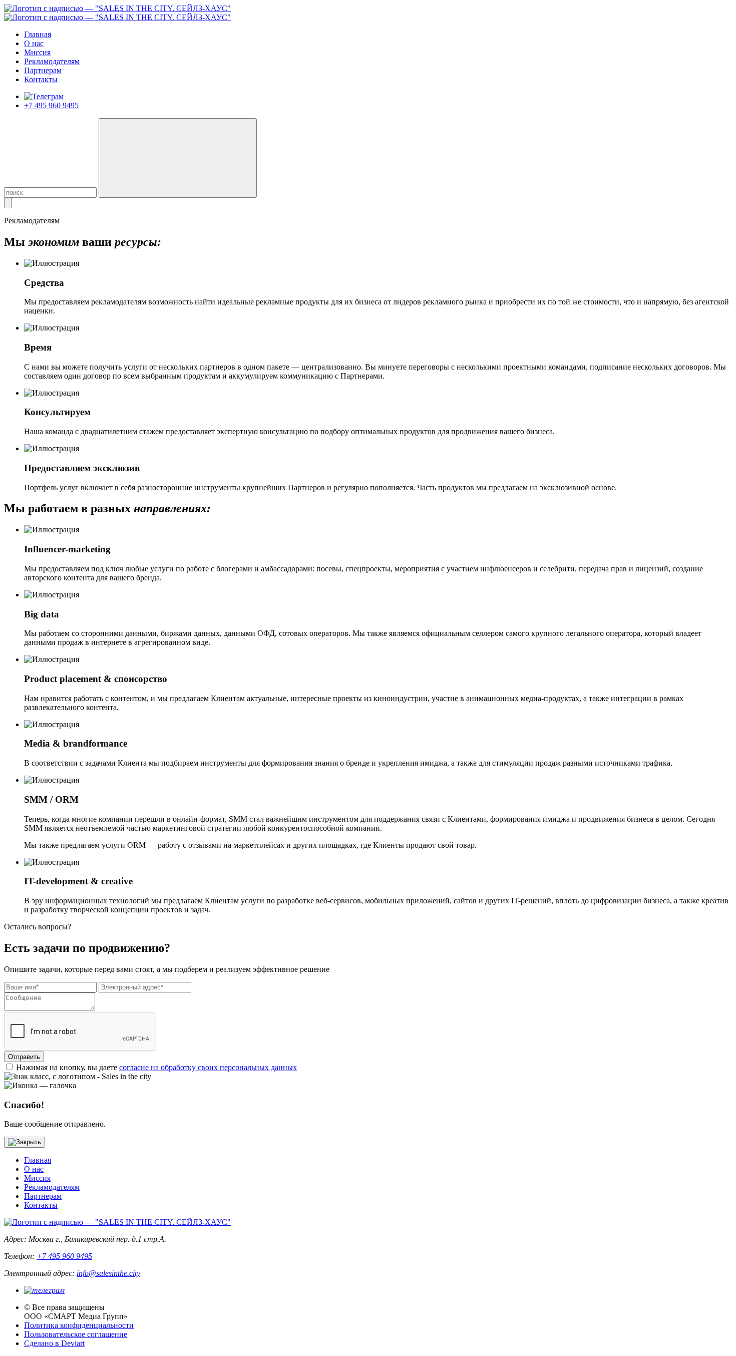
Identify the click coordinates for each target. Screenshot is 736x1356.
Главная (37, 34)
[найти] (178, 158)
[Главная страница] (117, 8)
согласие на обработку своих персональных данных (208, 1067)
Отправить (24, 1057)
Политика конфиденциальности (79, 1325)
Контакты (41, 79)
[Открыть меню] (8, 203)
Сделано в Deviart (54, 1343)
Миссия (37, 52)
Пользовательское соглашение (75, 1334)
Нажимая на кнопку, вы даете (156, 1067)
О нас (34, 43)
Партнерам (43, 70)
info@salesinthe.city (108, 1273)
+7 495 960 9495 (51, 105)
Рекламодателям (52, 61)
